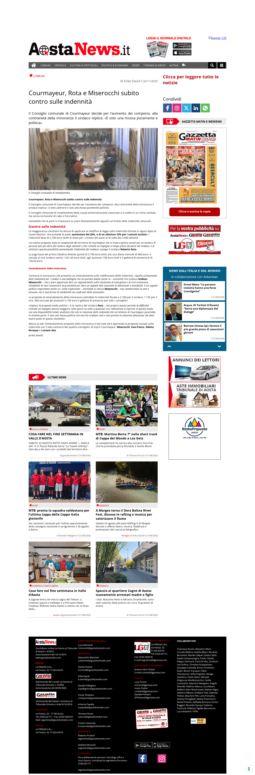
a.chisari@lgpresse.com (153, 672)
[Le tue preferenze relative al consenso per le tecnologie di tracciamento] (249, 769)
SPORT (136, 65)
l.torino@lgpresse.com (146, 685)
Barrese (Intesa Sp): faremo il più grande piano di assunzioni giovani (204, 329)
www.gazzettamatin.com (48, 657)
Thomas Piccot (136, 455)
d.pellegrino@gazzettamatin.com (95, 688)
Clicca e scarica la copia (194, 211)
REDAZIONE (42, 709)
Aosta (56, 614)
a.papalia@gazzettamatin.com (93, 707)
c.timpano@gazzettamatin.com (94, 698)
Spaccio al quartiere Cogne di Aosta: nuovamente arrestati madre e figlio (124, 593)
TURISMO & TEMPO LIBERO (45, 585)
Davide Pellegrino (68, 535)
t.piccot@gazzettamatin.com (93, 716)
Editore (40, 663)
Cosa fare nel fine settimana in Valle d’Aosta (57, 593)
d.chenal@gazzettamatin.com (93, 669)
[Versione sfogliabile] (158, 47)
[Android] (182, 46)
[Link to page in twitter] (186, 108)
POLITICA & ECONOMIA (114, 65)
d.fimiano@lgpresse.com (147, 697)
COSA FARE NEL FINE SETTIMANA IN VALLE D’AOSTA (56, 436)
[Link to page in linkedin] (195, 108)
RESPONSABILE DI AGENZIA (148, 665)
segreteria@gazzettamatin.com (57, 719)
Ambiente (104, 505)
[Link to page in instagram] (176, 108)
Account (138, 677)
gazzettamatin (69, 455)
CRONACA (60, 65)
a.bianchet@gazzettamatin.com (94, 660)
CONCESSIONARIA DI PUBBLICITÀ (151, 640)
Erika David (132, 81)
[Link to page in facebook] (167, 108)
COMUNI (46, 65)
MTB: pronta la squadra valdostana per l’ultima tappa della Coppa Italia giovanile (59, 514)
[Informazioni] (184, 65)
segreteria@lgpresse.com (154, 660)
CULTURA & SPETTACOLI (84, 65)
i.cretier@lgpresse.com (146, 691)
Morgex (126, 535)
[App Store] (182, 52)
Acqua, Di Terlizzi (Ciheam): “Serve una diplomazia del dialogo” (201, 308)
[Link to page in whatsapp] (205, 108)
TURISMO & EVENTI (154, 65)
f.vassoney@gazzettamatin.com (94, 726)
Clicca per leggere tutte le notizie (191, 79)
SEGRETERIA (84, 731)
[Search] (212, 65)
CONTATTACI (84, 753)
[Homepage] (33, 65)
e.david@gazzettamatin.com (92, 679)
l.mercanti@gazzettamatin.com (94, 648)
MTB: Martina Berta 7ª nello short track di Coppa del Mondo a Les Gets (126, 436)
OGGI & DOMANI (40, 429)
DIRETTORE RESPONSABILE (92, 641)
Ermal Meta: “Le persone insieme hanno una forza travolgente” (200, 288)
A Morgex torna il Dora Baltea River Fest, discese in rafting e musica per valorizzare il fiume (124, 514)
